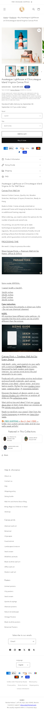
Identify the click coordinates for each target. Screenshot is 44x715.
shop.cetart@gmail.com (28, 705)
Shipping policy (10, 491)
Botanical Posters (11, 627)
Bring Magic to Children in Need (16, 507)
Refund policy (33, 682)
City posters (9, 591)
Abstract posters (11, 607)
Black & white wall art (12, 562)
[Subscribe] (33, 641)
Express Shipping (14, 90)
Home (5, 17)
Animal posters (10, 586)
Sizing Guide (9, 496)
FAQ (6, 486)
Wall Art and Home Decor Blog (16, 502)
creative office (13, 388)
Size (3, 121)
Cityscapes (8, 536)
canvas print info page (14, 407)
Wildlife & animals (11, 557)
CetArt (13, 681)
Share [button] (6, 455)
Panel (3, 111)
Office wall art (10, 567)
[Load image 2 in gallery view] (22, 71)
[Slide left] (2, 71)
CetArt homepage (9, 414)
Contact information (23, 688)
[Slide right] (41, 71)
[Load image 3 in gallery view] (33, 71)
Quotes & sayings (11, 601)
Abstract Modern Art (10, 395)
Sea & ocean (9, 551)
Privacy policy (11, 685)
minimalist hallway (30, 388)
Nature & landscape (12, 612)
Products (12, 17)
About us (8, 476)
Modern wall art (10, 572)
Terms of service (22, 685)
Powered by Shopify (21, 681)
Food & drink (9, 541)
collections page (20, 398)
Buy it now (22, 140)
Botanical (8, 531)
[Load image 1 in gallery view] (11, 71)
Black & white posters (12, 622)
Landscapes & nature (12, 546)
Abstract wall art (11, 526)
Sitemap (7, 512)
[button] (4, 9)
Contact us (8, 481)
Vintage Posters (10, 617)
